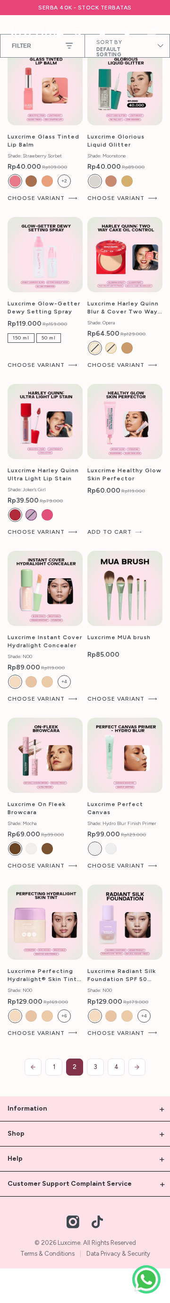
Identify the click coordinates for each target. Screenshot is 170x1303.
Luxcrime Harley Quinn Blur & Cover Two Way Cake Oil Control (123, 308)
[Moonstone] (95, 181)
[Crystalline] (31, 848)
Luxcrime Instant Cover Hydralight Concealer (45, 641)
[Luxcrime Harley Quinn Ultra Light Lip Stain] (45, 421)
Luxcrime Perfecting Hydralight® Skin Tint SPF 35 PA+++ (42, 975)
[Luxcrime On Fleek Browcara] (45, 755)
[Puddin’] (47, 515)
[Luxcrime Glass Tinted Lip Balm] (45, 87)
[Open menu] (152, 32)
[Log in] (127, 32)
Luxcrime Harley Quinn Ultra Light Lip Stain (43, 474)
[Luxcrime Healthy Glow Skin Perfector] (124, 421)
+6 (64, 1015)
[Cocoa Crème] (31, 181)
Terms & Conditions (47, 1253)
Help (15, 1159)
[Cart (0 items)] (102, 32)
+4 (64, 681)
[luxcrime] (37, 32)
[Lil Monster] (31, 515)
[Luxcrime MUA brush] (124, 588)
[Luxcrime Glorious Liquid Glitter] (124, 87)
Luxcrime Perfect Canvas (115, 808)
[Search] (78, 32)
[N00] (15, 681)
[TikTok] (97, 1222)
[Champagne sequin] (127, 181)
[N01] (47, 681)
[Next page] (136, 1067)
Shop (16, 1133)
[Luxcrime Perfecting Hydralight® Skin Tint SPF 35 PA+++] (45, 922)
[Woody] (47, 848)
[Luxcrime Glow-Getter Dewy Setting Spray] (45, 254)
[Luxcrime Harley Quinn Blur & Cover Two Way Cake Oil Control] (124, 254)
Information (27, 1108)
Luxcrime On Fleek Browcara (37, 808)
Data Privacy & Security (118, 1253)
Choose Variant (36, 198)
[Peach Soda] (47, 181)
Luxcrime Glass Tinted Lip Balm (43, 140)
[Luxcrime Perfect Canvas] (124, 755)
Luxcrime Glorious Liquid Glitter (115, 140)
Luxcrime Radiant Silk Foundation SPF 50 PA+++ (121, 975)
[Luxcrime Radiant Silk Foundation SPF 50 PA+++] (124, 922)
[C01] (31, 681)
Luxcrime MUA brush (119, 637)
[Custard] (111, 348)
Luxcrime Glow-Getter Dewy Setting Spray (44, 307)
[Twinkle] (111, 181)
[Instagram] (73, 1222)
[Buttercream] (95, 348)
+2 (64, 180)
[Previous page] (33, 1067)
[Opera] (127, 348)
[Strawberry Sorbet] (15, 181)
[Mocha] (15, 848)
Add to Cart (109, 532)
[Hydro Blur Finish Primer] (95, 848)
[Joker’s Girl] (15, 515)
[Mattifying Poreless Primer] (111, 848)
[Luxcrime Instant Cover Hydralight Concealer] (45, 588)
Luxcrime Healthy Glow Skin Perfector (124, 474)
